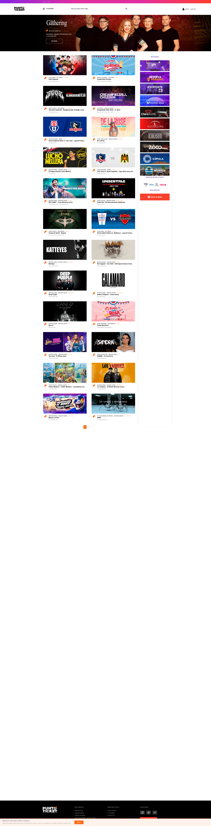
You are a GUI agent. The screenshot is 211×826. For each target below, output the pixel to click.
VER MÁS (54, 41)
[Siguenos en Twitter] (154, 812)
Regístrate (193, 9)
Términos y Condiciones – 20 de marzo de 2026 (85, 817)
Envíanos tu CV (111, 815)
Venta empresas (111, 813)
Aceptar (79, 822)
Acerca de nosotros (79, 810)
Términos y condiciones (80, 815)
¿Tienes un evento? (112, 810)
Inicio (44, 1)
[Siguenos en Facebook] (142, 812)
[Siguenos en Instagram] (148, 812)
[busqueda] (126, 8)
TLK (49, 1)
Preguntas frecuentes (79, 813)
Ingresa (187, 9)
